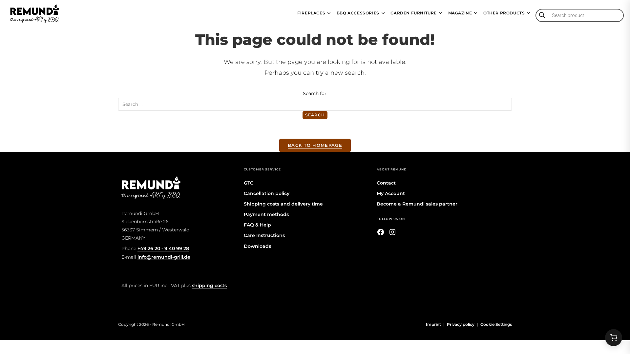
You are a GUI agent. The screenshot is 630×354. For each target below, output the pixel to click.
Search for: (315, 93)
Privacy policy (460, 324)
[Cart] (613, 337)
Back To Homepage (315, 145)
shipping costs (209, 285)
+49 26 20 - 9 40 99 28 (163, 248)
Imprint (433, 324)
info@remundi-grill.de (163, 257)
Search (315, 114)
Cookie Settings (496, 324)
